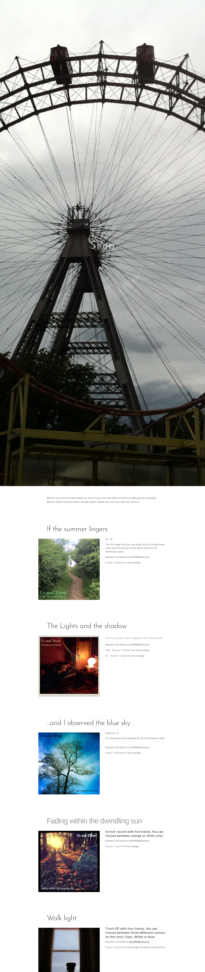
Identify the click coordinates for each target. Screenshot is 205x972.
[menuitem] (112, 9)
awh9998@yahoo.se (139, 942)
